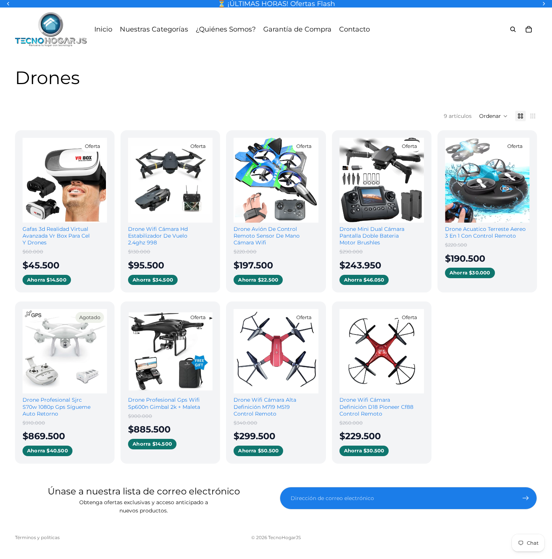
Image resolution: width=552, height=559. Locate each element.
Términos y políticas (37, 537)
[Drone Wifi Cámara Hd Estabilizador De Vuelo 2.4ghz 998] (170, 180)
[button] (493, 116)
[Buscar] (513, 29)
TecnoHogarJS (284, 537)
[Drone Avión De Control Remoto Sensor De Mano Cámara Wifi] (276, 180)
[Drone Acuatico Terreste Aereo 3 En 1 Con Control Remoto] (487, 180)
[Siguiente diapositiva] (98, 180)
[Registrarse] (526, 498)
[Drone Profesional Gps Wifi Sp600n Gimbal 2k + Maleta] (170, 351)
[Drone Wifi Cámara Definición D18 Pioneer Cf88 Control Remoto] (381, 351)
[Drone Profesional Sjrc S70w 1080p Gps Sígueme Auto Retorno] (65, 351)
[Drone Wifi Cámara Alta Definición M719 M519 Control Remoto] (276, 351)
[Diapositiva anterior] (31, 180)
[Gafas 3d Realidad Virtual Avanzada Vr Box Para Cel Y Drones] (65, 180)
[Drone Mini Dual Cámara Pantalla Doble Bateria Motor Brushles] (381, 180)
